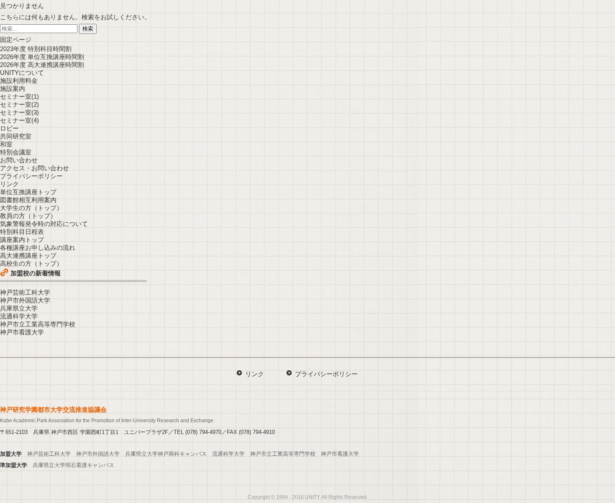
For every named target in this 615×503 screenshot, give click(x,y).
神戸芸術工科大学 (25, 292)
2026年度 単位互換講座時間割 (42, 56)
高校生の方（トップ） (31, 263)
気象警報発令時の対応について (44, 223)
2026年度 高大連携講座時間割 (42, 64)
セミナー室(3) (19, 112)
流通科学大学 (19, 316)
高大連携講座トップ (28, 255)
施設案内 (12, 88)
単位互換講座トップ (28, 191)
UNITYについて (22, 72)
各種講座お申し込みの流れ (37, 247)
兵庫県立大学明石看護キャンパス (73, 465)
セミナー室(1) (19, 96)
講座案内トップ (22, 239)
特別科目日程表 (22, 231)
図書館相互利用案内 (28, 199)
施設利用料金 (19, 80)
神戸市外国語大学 (25, 300)
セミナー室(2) (19, 104)
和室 (6, 144)
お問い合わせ (19, 160)
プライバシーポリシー (31, 176)
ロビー (9, 128)
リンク (9, 183)
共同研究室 (15, 136)
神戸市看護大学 (22, 332)
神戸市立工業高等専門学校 (37, 324)
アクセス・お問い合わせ (34, 168)
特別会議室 (15, 152)
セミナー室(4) (19, 120)
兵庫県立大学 (19, 308)
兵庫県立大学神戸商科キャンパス (166, 454)
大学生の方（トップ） (31, 207)
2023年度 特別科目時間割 (36, 48)
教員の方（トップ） (28, 215)
